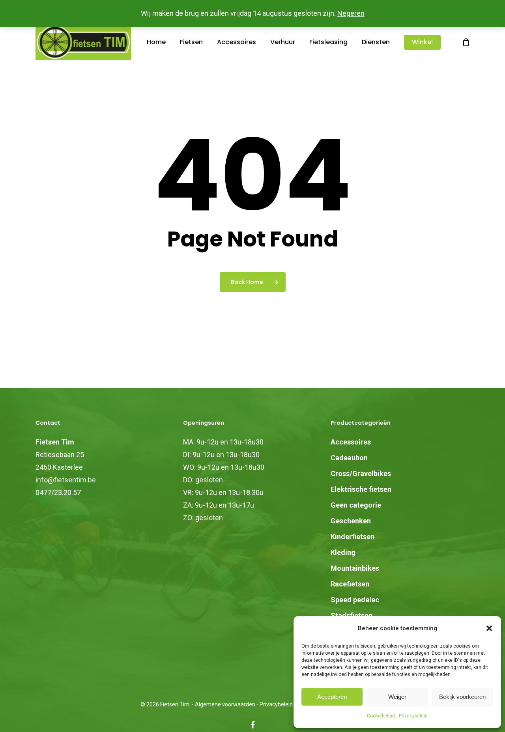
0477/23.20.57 (58, 492)
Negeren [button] (351, 13)
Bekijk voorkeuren (462, 696)
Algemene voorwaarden (225, 704)
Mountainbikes (355, 568)
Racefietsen (350, 584)
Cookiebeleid (381, 716)
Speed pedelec (355, 600)
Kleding (343, 552)
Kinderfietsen (352, 536)
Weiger (397, 696)
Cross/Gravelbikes (361, 473)
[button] (489, 628)
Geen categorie (356, 505)
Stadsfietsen (351, 615)
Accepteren (332, 696)
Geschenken (351, 521)
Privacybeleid (413, 716)
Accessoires (351, 442)
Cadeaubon (349, 458)
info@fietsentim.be (66, 480)
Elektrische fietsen (361, 489)
